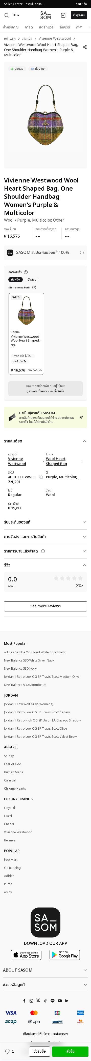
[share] (85, 47)
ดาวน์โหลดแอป (34, 4)
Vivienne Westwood (55, 39)
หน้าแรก (10, 39)
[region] (45, 115)
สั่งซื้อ (70, 1051)
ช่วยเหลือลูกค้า (15, 985)
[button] (6, 15)
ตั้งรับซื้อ (59, 391)
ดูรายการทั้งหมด (37, 391)
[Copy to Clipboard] (41, 477)
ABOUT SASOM (17, 970)
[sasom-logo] (45, 15)
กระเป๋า (27, 39)
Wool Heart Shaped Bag (56, 461)
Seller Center (13, 4)
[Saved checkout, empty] (63, 15)
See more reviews (45, 606)
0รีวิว (79, 585)
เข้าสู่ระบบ (79, 15)
